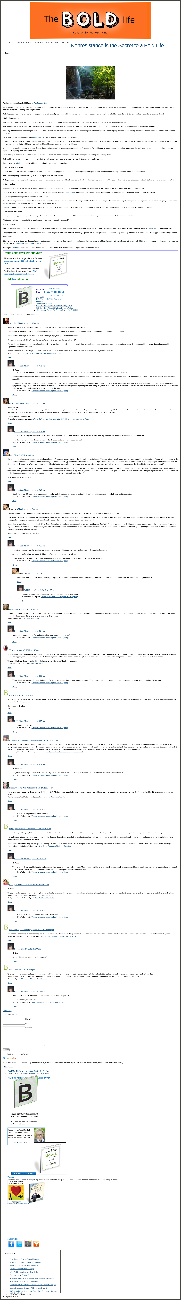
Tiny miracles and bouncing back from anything (50, 391)
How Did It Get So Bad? (44, 898)
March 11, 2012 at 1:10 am (40, 829)
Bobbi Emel (19, 366)
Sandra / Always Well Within (20, 788)
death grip (71, 192)
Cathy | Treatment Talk (18, 885)
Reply (10, 357)
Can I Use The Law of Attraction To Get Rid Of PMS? (29, 1071)
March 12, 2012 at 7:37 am (38, 573)
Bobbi (16, 949)
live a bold (17, 163)
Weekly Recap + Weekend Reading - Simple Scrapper (29, 1073)
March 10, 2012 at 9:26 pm (34, 676)
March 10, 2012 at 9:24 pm (34, 631)
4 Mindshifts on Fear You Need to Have (24, 1266)
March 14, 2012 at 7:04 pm (24, 970)
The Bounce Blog (40, 103)
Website (28, 1028)
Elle (10, 695)
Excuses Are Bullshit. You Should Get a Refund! (44, 353)
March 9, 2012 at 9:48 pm (29, 650)
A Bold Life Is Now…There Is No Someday (25, 1262)
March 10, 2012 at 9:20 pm (34, 490)
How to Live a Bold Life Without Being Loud (54, 306)
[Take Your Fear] (50, 1174)
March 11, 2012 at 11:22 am (38, 885)
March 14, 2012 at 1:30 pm (30, 949)
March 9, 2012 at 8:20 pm (29, 609)
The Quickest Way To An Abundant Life (24, 1282)
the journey (36, 137)
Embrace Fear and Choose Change (22, 1269)
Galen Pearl (13, 609)
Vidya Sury (13, 650)
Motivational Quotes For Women (34, 979)
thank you (152, 228)
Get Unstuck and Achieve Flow (21, 1275)
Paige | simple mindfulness (19, 829)
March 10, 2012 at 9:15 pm (34, 366)
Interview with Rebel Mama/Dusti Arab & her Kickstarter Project (33, 1285)
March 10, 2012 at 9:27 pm (34, 721)
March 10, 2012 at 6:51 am (23, 695)
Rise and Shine (33, 618)
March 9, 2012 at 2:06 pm (28, 509)
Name (28, 1019)
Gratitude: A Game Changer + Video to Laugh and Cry (29, 1288)
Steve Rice (13, 323)
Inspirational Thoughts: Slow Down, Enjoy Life (58, 936)
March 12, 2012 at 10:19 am (35, 859)
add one (35, 315)
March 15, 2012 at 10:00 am (35, 991)
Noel (11, 970)
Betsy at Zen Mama (17, 403)
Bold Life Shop (62, 42)
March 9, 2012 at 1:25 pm (24, 455)
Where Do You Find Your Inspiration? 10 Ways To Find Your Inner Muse (61, 419)
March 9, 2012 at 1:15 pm (35, 403)
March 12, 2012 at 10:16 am (35, 809)
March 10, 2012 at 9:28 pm (34, 764)
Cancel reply (7, 1011)
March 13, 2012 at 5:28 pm (43, 930)
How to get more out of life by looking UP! (48, 1002)
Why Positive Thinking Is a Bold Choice (24, 1272)
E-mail (28, 1023)
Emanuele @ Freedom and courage (23, 740)
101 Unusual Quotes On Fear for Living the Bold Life (57, 310)
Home (11, 42)
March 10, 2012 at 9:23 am (47, 740)
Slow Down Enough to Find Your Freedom (55, 846)
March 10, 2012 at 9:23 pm (34, 546)
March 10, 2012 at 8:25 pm (42, 788)
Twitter (31, 243)
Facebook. (41, 243)
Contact (20, 42)
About (29, 42)
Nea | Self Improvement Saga (20, 930)
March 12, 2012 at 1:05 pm (44, 590)
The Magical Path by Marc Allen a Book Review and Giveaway (32, 1278)
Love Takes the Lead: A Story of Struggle (24, 1259)
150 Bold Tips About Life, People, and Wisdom (54, 308)
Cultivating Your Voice (34, 663)
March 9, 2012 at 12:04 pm (28, 323)
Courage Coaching (43, 42)
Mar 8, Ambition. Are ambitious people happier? (64, 752)
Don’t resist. (7, 207)
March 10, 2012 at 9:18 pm (34, 432)
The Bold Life (17, 248)
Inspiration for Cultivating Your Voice (53, 797)
